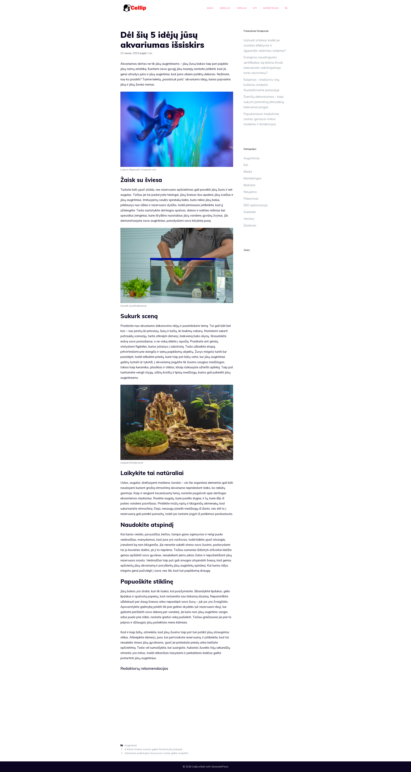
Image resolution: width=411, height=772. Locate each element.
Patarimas (251, 198)
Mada (210, 8)
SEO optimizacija (256, 205)
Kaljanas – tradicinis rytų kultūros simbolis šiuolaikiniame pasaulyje (261, 85)
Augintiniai (131, 745)
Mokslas (225, 8)
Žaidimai (250, 225)
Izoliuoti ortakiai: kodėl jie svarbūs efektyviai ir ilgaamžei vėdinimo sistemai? (265, 45)
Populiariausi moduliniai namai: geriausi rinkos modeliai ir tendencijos (261, 119)
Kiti (255, 8)
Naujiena (250, 192)
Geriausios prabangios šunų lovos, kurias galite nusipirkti (156, 753)
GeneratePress (219, 766)
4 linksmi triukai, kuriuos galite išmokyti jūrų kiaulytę (153, 749)
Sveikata (250, 212)
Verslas (242, 8)
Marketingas (271, 8)
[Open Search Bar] (286, 8)
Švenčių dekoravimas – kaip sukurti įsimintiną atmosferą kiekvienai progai (264, 102)
